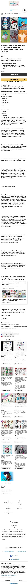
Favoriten (8, 508)
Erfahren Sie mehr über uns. (6, 577)
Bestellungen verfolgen (19, 503)
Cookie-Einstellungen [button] (14, 583)
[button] (5, 318)
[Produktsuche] (25, 10)
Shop (2, 13)
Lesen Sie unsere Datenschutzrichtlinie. (9, 575)
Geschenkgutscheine (8, 513)
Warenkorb (19, 508)
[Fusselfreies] (14, 3)
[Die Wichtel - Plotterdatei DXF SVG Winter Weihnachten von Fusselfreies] (7, 371)
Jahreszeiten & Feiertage (10, 13)
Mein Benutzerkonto (8, 502)
